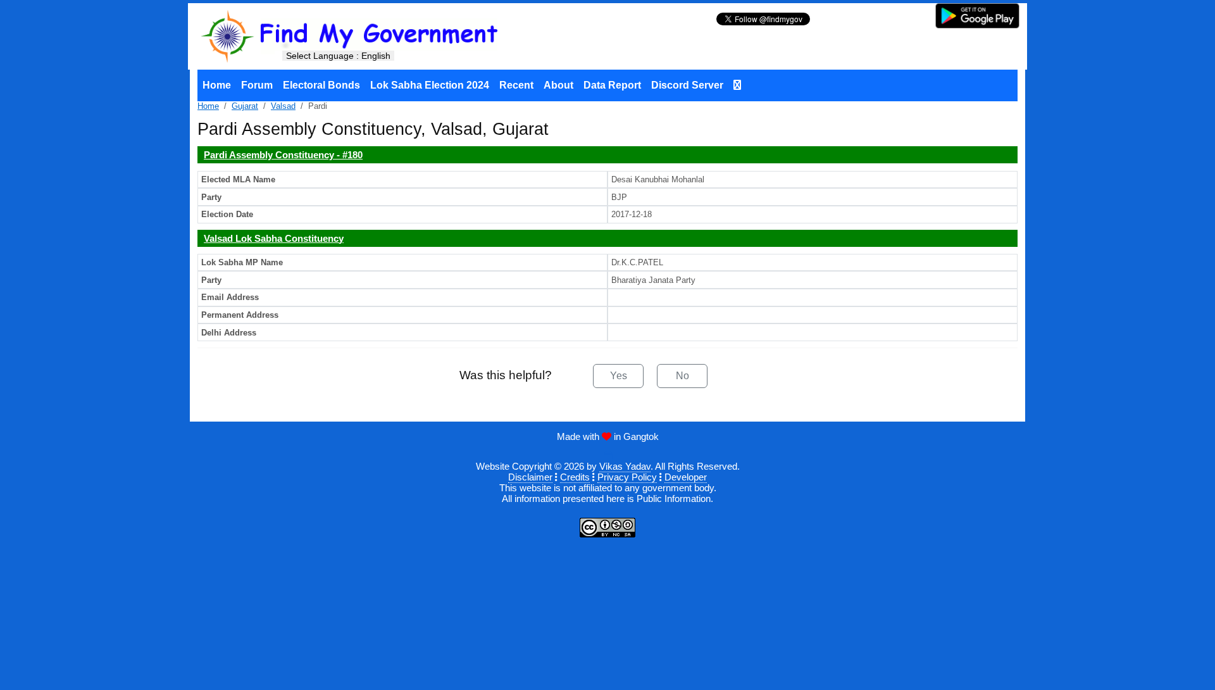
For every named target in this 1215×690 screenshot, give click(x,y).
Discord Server (687, 85)
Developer (685, 477)
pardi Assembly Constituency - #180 (283, 154)
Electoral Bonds (321, 85)
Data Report (612, 85)
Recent (516, 85)
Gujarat (245, 106)
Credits (575, 477)
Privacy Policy (627, 477)
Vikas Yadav (625, 466)
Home (216, 85)
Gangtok (641, 436)
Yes (618, 375)
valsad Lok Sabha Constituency (274, 238)
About (558, 85)
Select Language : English (338, 56)
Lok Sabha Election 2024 (429, 85)
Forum (257, 85)
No (682, 375)
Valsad (283, 106)
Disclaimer (530, 477)
